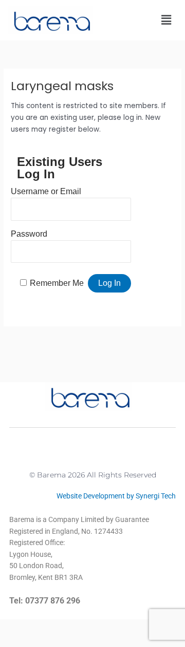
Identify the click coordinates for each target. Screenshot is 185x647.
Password (29, 233)
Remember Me (57, 283)
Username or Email (46, 191)
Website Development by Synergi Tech (116, 496)
